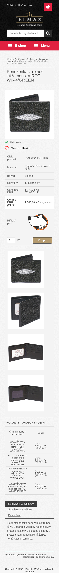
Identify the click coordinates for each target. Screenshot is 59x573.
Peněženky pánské (23, 59)
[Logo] (29, 19)
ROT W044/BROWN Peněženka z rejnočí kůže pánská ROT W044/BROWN (17, 446)
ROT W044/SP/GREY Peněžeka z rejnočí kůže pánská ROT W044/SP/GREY (17, 486)
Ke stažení (14, 515)
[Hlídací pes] (38, 222)
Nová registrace (25, 5)
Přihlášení (11, 5)
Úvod (9, 59)
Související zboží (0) (20, 509)
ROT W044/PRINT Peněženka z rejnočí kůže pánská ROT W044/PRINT (17, 460)
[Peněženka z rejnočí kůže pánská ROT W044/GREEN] (29, 91)
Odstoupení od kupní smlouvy (38, 557)
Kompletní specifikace (21, 503)
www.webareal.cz (37, 554)
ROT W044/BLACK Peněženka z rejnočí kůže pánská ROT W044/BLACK (17, 473)
